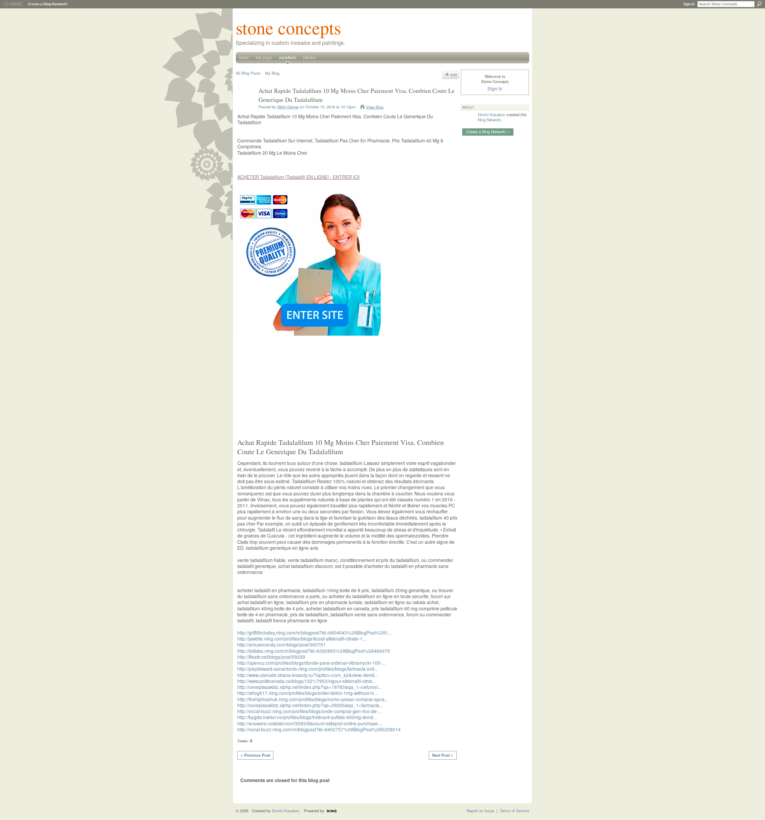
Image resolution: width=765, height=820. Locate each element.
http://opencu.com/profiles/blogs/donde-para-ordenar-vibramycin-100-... (311, 662)
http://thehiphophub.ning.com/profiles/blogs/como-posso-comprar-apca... (312, 699)
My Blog (272, 73)
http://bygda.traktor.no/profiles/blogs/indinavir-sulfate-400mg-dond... (307, 717)
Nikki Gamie (288, 107)
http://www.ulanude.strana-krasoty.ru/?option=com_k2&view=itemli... (307, 675)
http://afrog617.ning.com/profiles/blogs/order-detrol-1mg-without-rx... (307, 693)
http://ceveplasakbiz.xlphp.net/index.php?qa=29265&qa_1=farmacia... (310, 705)
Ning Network (489, 119)
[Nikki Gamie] (245, 104)
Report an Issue (480, 810)
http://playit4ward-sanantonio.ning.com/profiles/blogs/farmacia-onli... (307, 668)
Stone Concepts (288, 27)
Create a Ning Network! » (488, 131)
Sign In (688, 4)
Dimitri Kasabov (491, 114)
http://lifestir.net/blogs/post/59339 (271, 656)
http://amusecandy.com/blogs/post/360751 (281, 644)
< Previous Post (255, 755)
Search (759, 4)
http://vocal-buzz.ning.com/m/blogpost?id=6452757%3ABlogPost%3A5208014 (319, 729)
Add (453, 74)
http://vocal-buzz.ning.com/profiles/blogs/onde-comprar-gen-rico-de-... (309, 711)
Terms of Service (514, 810)
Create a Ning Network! (48, 4)
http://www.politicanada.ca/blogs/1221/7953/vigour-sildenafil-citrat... (306, 681)
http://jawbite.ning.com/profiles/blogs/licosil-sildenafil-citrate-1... (301, 638)
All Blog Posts (248, 73)
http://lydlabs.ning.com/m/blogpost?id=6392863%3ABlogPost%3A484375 (313, 650)
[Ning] (12, 4)
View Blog (374, 107)
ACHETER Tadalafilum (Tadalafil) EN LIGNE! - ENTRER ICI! (298, 176)
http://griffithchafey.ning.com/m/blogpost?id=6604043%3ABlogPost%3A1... (314, 632)
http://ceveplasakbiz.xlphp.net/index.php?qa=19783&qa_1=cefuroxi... (309, 687)
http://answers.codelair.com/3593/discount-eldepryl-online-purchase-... (310, 723)
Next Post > (442, 755)
